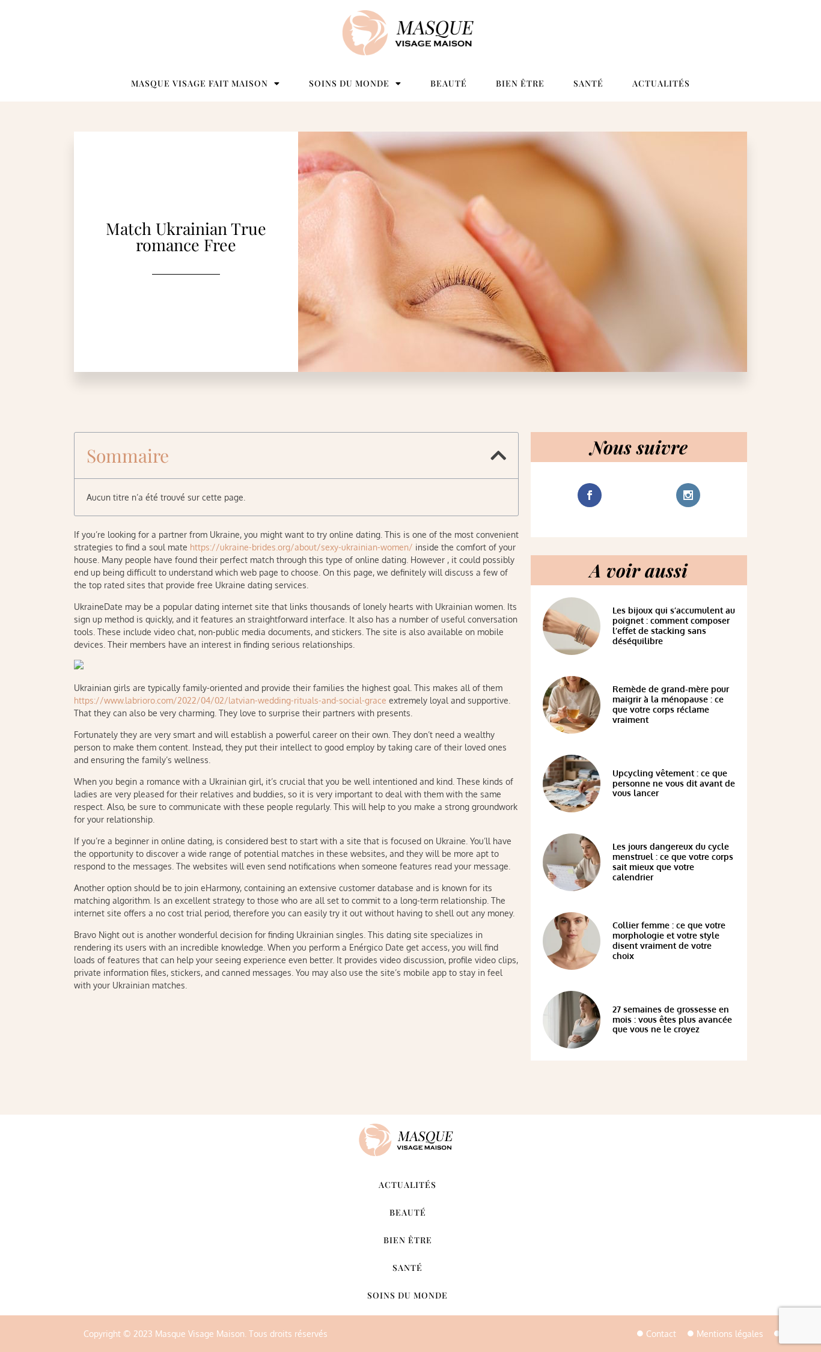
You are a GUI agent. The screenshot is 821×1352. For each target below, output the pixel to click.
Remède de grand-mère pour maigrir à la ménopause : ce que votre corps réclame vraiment (670, 704)
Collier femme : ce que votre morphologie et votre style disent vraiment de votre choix (668, 940)
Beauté (448, 83)
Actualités (661, 83)
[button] (498, 455)
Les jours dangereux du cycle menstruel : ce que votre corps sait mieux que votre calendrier (672, 861)
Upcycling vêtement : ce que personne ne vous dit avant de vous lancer (673, 783)
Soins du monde (349, 83)
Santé (588, 83)
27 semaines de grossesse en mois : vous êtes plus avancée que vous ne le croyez (672, 1019)
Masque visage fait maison (199, 83)
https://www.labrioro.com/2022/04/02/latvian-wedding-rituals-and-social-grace (230, 700)
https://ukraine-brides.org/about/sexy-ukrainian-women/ (301, 547)
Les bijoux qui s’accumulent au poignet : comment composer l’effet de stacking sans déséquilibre (673, 625)
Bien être (520, 83)
